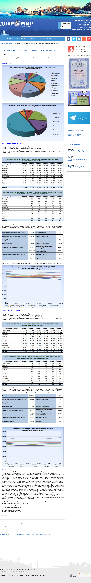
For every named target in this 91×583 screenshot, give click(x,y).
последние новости (76, 130)
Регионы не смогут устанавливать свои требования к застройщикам (78, 167)
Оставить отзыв (66, 27)
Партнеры (32, 38)
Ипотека (42, 575)
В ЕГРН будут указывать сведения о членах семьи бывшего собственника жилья (78, 159)
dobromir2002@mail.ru (85, 27)
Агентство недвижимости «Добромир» (14, 569)
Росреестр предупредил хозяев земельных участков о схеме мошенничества (76, 136)
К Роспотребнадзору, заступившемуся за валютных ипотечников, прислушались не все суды (25, 534)
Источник (4, 515)
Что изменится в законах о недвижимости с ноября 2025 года (77, 151)
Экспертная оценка (47, 38)
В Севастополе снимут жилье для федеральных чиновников (16, 539)
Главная (9, 38)
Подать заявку (66, 23)
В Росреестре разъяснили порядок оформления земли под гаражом (18, 528)
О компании (20, 38)
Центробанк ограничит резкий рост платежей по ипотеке (77, 143)
